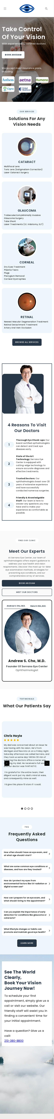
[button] (5, 8)
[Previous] (6, 763)
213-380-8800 (13, 1041)
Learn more (27, 943)
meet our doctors (27, 592)
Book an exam (13, 54)
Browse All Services (26, 342)
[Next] (46, 763)
